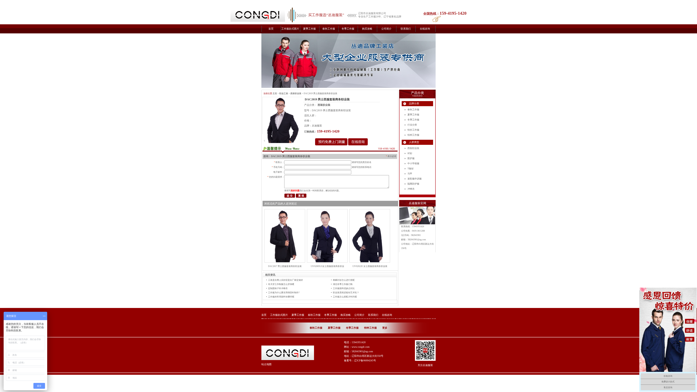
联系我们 (406, 28)
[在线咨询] (358, 144)
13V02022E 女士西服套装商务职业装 (369, 266)
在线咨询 (425, 28)
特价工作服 (413, 129)
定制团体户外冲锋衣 (278, 288)
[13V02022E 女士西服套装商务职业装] (369, 262)
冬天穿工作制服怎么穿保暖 (281, 284)
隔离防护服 (413, 183)
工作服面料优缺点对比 (344, 288)
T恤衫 (410, 168)
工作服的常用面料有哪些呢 (281, 296)
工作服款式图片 (290, 28)
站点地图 (266, 364)
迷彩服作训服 (414, 178)
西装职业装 (295, 93)
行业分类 (412, 124)
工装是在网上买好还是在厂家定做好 (285, 280)
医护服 (411, 158)
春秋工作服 (328, 28)
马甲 (409, 173)
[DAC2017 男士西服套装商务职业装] (284, 262)
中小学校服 (413, 163)
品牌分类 (414, 103)
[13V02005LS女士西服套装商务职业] (327, 262)
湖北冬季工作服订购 (342, 284)
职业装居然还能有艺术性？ (346, 292)
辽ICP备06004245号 (365, 360)
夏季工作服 (309, 28)
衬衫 (409, 153)
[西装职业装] (348, 60)
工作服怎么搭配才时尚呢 (345, 296)
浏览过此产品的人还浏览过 (280, 203)
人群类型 (414, 142)
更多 (384, 327)
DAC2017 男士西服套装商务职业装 (285, 266)
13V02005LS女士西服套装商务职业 (327, 266)
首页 (271, 28)
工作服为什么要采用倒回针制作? (283, 292)
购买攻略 (367, 28)
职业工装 (283, 93)
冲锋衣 (411, 188)
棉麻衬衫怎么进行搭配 (344, 280)
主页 (275, 93)
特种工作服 (413, 135)
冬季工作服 (348, 28)
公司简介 (386, 28)
